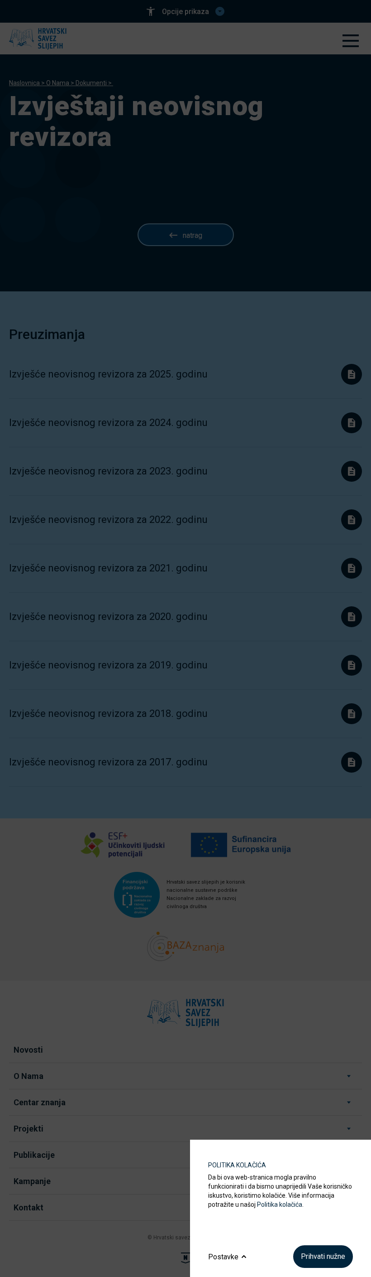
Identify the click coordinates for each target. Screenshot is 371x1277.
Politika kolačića (279, 1204)
